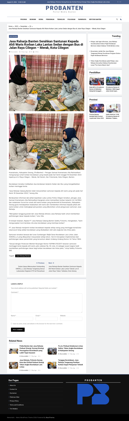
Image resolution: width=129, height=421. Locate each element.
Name (13, 316)
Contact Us (13, 389)
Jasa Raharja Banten (23, 256)
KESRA (41, 19)
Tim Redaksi (14, 409)
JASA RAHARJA (13, 36)
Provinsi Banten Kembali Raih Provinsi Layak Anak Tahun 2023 (96, 116)
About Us (13, 385)
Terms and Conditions (17, 405)
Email (38, 316)
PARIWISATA (82, 19)
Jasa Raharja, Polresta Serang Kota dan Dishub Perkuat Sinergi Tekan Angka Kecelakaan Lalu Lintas (78, 2)
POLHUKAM (71, 19)
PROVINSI (23, 19)
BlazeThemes (50, 417)
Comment (15, 292)
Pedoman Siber (14, 397)
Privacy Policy (14, 401)
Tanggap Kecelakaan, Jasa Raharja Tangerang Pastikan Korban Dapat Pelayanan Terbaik (70, 362)
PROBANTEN (64, 8)
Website (62, 316)
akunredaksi (14, 52)
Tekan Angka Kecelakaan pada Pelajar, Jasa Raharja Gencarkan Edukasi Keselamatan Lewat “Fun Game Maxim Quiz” (104, 63)
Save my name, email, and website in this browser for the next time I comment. (38, 324)
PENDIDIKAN (50, 19)
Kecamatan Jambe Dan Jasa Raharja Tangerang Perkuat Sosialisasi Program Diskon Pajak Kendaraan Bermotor (105, 53)
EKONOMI (33, 19)
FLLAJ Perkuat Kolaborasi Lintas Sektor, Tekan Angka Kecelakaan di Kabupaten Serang (70, 348)
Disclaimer (13, 393)
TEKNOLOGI (61, 19)
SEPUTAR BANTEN (95, 19)
